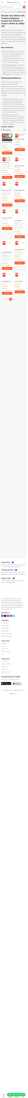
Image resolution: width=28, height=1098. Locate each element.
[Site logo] (13, 2)
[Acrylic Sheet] (20, 484)
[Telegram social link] (13, 902)
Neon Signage (4, 912)
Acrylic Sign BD (18, 687)
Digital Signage (5, 914)
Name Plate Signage (6, 920)
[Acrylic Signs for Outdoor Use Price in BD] (7, 761)
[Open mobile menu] (2, 2)
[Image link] (5, 879)
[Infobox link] (7, 849)
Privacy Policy (4, 953)
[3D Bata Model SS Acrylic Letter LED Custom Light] (20, 215)
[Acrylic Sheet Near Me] (7, 623)
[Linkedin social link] (11, 902)
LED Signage (4, 909)
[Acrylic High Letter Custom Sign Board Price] (20, 347)
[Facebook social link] (2, 902)
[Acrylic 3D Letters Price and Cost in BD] (7, 347)
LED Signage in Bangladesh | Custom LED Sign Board (20, 548)
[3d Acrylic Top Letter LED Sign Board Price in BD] (7, 159)
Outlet (2, 940)
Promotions (4, 930)
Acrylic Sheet (18, 544)
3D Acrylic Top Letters (7, 164)
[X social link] (5, 902)
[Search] (24, 7)
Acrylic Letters (5, 144)
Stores (2, 932)
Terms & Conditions (6, 950)
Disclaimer (3, 956)
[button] (7, 153)
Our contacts (4, 935)
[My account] (24, 2)
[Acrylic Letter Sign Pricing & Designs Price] (7, 484)
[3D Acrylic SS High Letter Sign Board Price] (20, 135)
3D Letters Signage (6, 165)
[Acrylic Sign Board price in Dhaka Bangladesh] (20, 623)
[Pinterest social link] (8, 902)
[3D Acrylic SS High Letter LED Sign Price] (7, 137)
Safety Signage (5, 917)
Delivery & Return (5, 938)
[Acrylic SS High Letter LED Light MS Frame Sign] (20, 761)
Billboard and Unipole (6, 922)
